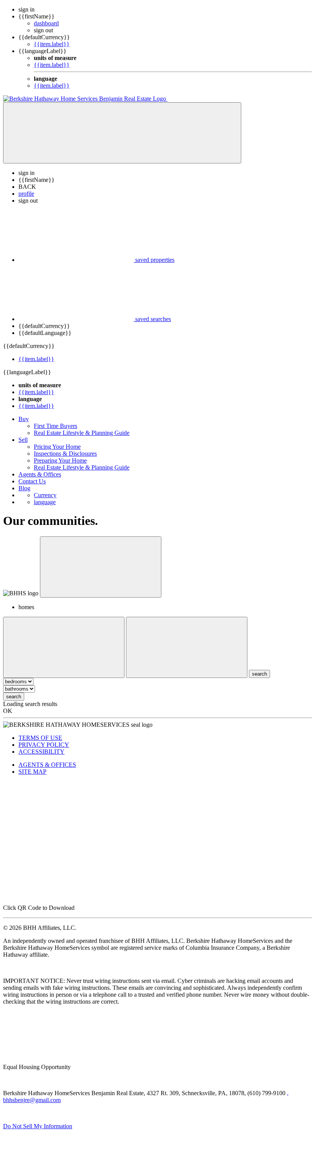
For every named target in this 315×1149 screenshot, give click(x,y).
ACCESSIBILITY (41, 751)
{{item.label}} (52, 44)
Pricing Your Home (57, 446)
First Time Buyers (55, 426)
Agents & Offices (39, 474)
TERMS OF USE (40, 737)
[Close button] (100, 567)
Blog (24, 488)
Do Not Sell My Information (37, 1126)
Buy (23, 419)
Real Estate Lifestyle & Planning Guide (81, 433)
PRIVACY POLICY (43, 744)
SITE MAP (32, 771)
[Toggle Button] (122, 132)
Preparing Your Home (60, 460)
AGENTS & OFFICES (47, 764)
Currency (45, 495)
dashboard (46, 23)
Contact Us (32, 481)
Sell (23, 439)
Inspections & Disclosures (65, 453)
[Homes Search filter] (186, 647)
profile (26, 193)
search (13, 696)
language (45, 502)
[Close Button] (63, 647)
